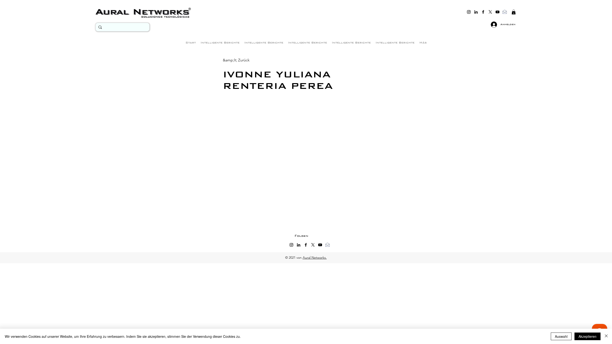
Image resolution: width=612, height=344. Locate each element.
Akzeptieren (587, 336)
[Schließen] (606, 336)
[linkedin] (476, 12)
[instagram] (468, 12)
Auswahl (561, 336)
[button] (514, 12)
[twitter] (490, 12)
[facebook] (483, 12)
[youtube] (497, 12)
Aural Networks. (315, 257)
